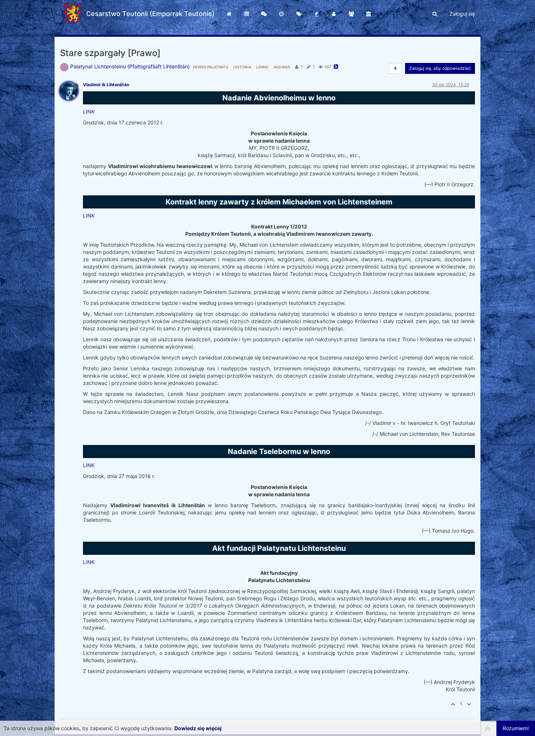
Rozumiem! (516, 728)
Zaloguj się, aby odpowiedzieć (440, 68)
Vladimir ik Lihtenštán (106, 84)
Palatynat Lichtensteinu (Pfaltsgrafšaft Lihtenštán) (130, 66)
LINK (89, 111)
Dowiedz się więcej (198, 728)
